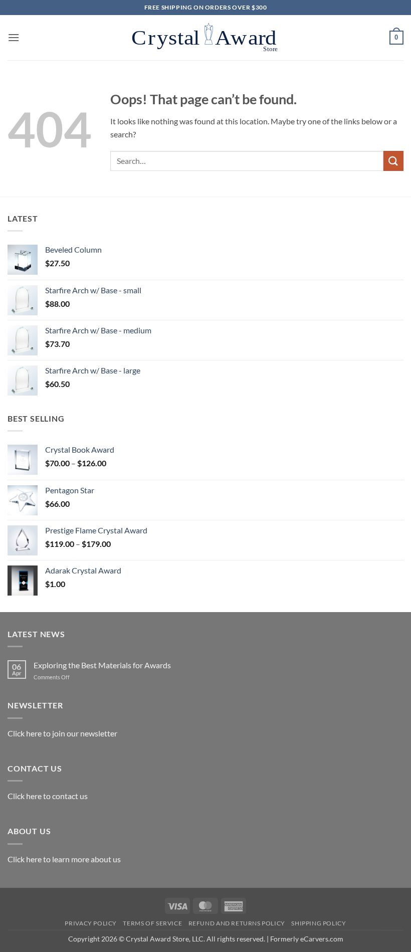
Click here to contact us (48, 796)
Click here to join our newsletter (62, 733)
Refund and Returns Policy (236, 923)
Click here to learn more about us (64, 859)
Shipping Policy (318, 923)
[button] (14, 37)
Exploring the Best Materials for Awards (102, 665)
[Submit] (393, 160)
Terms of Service (152, 923)
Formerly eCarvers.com (306, 938)
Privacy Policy (91, 923)
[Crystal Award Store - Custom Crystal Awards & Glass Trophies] (205, 37)
